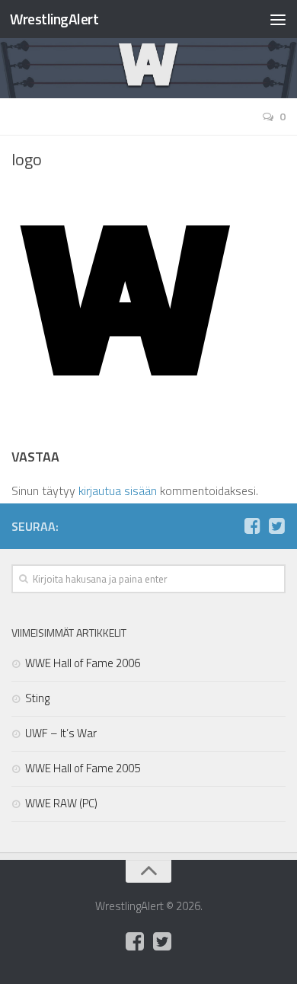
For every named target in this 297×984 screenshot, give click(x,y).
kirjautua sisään (117, 490)
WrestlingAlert (54, 19)
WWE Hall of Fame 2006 (82, 663)
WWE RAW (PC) (61, 803)
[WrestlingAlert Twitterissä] (276, 525)
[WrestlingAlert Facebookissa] (252, 525)
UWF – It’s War (61, 733)
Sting (37, 698)
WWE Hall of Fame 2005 (82, 768)
